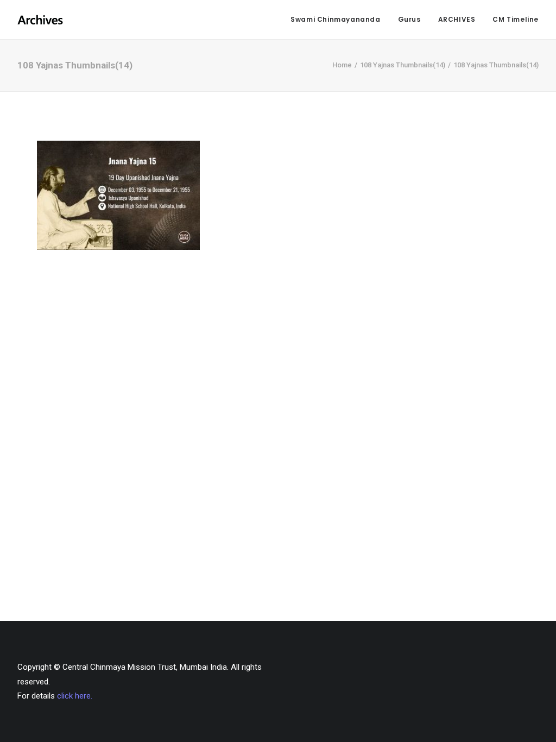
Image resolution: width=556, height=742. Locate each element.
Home (342, 65)
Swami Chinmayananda (335, 19)
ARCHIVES (457, 19)
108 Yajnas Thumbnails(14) (402, 65)
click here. (74, 696)
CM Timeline (515, 19)
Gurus (409, 19)
